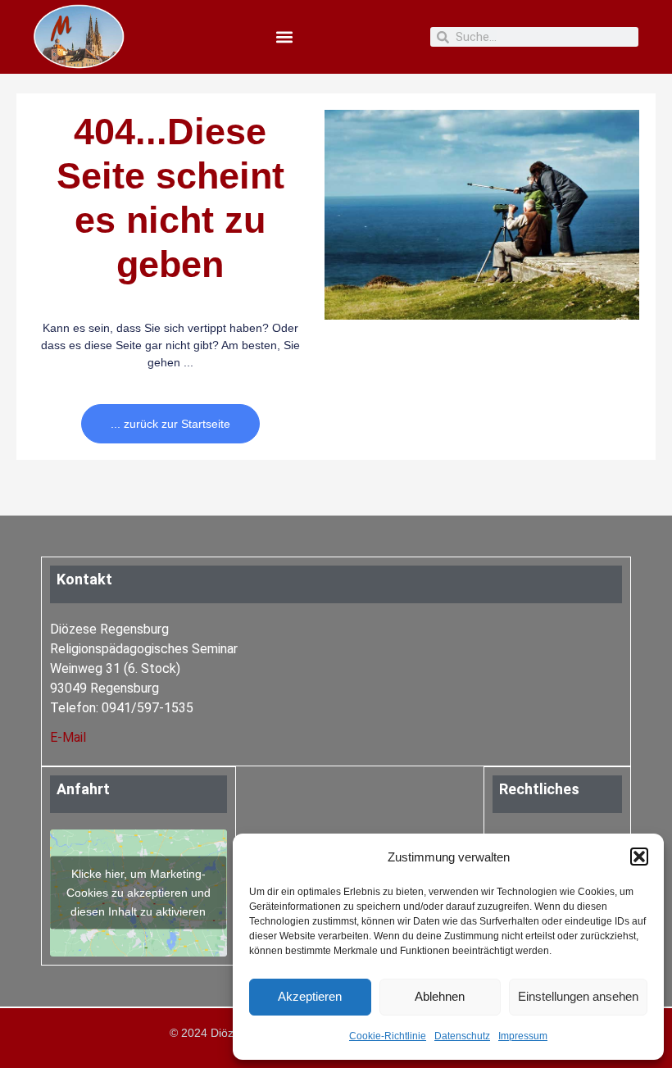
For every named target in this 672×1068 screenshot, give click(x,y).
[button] (639, 856)
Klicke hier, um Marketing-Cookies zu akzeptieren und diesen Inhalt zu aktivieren (138, 892)
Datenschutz (462, 1036)
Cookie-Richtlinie (387, 1036)
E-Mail (68, 737)
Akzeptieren (310, 996)
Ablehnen (440, 996)
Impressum (522, 1036)
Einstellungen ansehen (578, 996)
